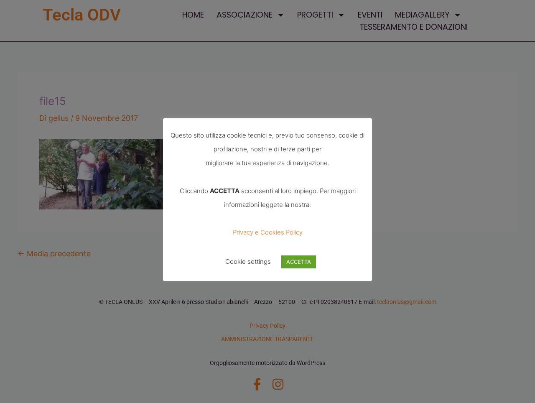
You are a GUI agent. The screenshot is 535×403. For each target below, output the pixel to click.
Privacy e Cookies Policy (268, 232)
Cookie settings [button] (248, 261)
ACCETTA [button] (298, 261)
